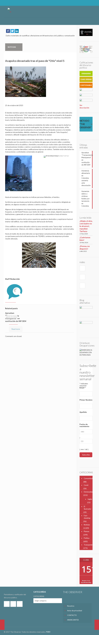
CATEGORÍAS (38, 596)
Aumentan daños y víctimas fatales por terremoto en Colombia (85, 198)
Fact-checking (87, 517)
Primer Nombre (86, 400)
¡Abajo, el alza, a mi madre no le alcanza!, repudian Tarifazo (86, 226)
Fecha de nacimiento (84, 425)
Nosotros (70, 606)
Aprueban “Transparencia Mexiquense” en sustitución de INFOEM (86, 159)
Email (82, 388)
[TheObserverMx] (9, 12)
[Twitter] (88, 3)
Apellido (83, 412)
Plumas (86, 531)
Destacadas (87, 492)
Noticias (87, 525)
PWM (48, 632)
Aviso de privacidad (74, 611)
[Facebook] (85, 3)
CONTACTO (72, 615)
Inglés (89, 499)
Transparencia (87, 545)
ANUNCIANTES (73, 620)
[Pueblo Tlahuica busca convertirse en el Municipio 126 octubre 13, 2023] (2, 625)
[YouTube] (92, 3)
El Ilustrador (87, 507)
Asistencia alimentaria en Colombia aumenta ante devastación (86, 178)
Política (86, 538)
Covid (86, 485)
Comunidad (87, 478)
